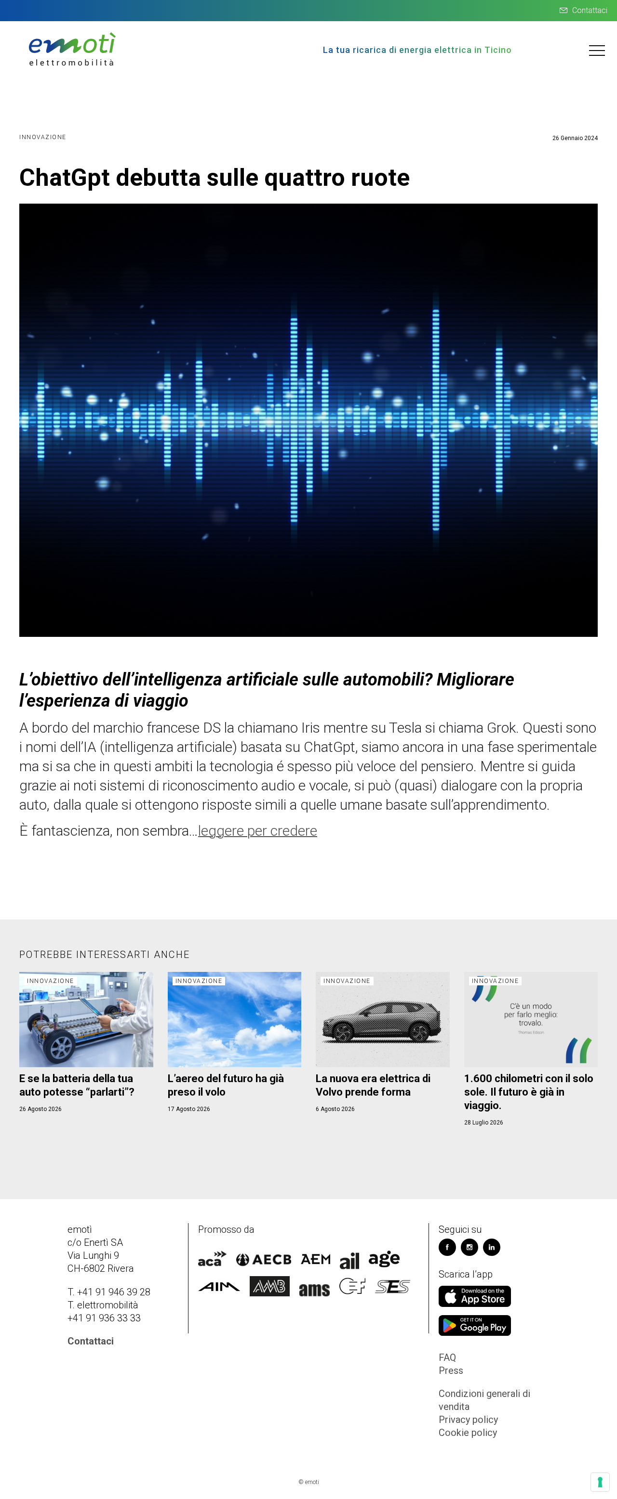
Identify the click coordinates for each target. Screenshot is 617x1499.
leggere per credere (257, 830)
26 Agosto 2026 (40, 1109)
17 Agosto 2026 (189, 1109)
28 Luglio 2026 (483, 1122)
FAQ (447, 1357)
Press (451, 1370)
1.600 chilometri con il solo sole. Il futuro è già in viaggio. (528, 1092)
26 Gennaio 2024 (575, 138)
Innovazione (43, 137)
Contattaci (589, 10)
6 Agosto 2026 (335, 1109)
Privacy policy (468, 1419)
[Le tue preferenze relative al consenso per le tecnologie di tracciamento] (600, 1482)
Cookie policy (468, 1432)
